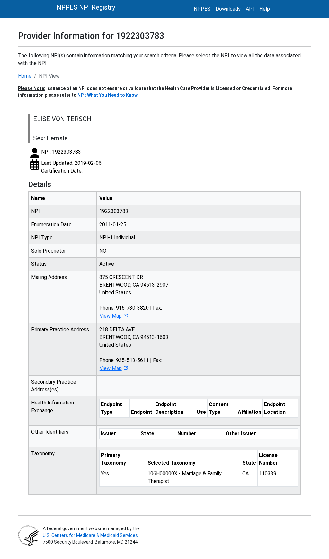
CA (245, 473)
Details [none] (39, 184)
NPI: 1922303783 (61, 152)
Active (106, 264)
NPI (35, 211)
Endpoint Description (169, 408)
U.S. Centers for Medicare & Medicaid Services (90, 535)
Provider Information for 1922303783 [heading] (91, 36)
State (147, 433)
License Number (268, 459)
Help (264, 9)
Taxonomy (43, 453)
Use (201, 412)
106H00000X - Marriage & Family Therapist (184, 477)
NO (102, 251)
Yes (105, 473)
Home (24, 76)
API (250, 9)
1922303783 (113, 211)
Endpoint (141, 412)
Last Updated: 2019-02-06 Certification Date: (71, 167)
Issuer (108, 433)
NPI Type (42, 238)
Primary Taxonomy (113, 459)
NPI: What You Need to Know (107, 95)
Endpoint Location (275, 408)
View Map (111, 316)
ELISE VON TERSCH (62, 119)
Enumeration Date (51, 224)
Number (186, 433)
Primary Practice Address (60, 329)
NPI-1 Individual (117, 238)
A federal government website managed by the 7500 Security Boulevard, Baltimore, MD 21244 (91, 535)
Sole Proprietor (48, 251)
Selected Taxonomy (171, 463)
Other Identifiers (49, 432)
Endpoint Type (111, 408)
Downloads (228, 9)
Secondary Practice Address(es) (53, 386)
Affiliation (249, 412)
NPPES (202, 9)
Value (105, 198)
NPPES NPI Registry (86, 7)
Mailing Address (49, 277)
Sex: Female (50, 138)
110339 (267, 473)
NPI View (49, 76)
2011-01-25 (112, 224)
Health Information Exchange (52, 406)
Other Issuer (241, 433)
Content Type (219, 408)
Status (39, 264)
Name (38, 198)
